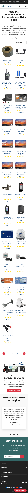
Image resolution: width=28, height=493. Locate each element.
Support (4, 463)
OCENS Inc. (5, 477)
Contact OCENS (6, 472)
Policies (4, 468)
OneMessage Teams (14, 390)
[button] (7, 64)
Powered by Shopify (14, 491)
